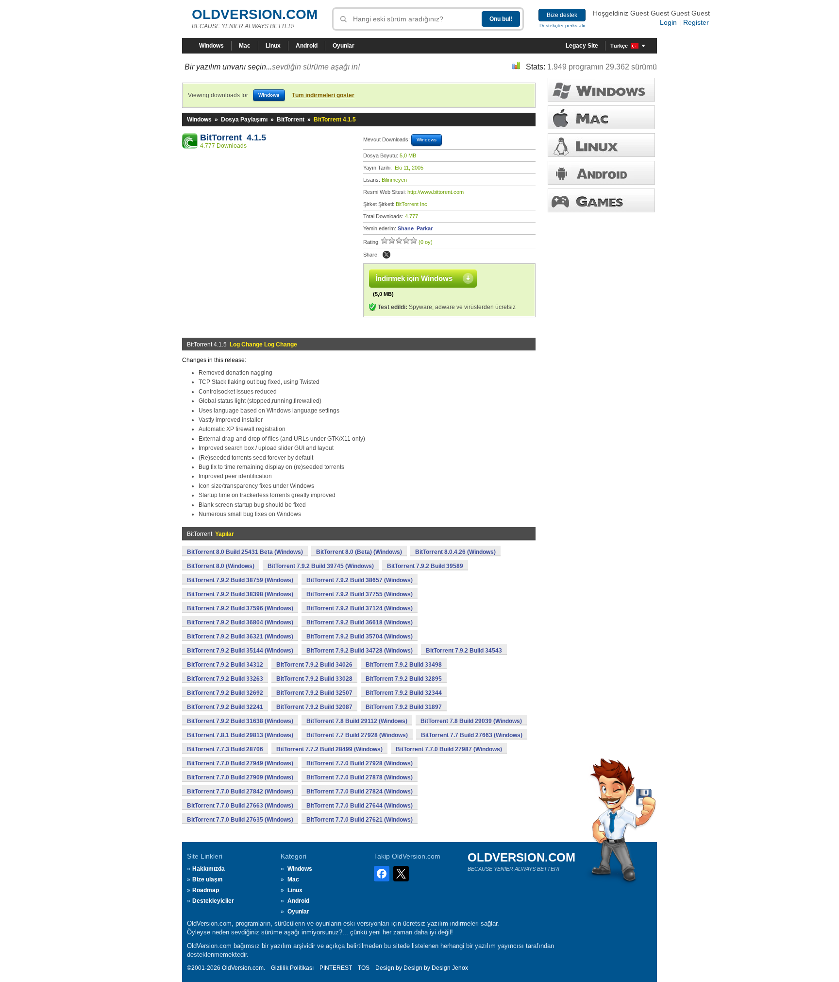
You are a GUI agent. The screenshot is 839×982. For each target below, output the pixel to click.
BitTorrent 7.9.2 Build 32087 (314, 707)
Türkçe (619, 46)
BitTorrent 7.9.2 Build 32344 (404, 692)
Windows (211, 45)
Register (696, 22)
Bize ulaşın (207, 879)
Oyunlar (343, 45)
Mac (245, 45)
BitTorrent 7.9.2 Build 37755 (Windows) (359, 594)
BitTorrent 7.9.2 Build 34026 (314, 664)
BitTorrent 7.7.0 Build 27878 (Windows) (359, 777)
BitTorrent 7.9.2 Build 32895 (404, 678)
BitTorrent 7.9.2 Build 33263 (225, 678)
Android (307, 45)
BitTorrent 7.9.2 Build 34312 (225, 664)
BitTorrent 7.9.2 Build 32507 (314, 692)
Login (668, 22)
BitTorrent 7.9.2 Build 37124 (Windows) (359, 608)
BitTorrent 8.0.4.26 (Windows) (455, 552)
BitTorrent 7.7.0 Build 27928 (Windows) (359, 763)
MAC (601, 117)
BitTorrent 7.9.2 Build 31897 (404, 707)
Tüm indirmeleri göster (323, 95)
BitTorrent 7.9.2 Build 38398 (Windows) (240, 594)
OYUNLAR (601, 200)
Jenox (460, 968)
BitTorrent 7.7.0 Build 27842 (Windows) (240, 791)
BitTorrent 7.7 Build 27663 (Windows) (471, 735)
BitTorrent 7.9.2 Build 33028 (314, 678)
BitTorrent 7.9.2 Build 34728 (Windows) (359, 650)
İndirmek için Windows (414, 278)
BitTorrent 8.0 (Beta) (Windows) (359, 552)
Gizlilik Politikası (292, 968)
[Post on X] (386, 254)
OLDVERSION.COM (255, 14)
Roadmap (205, 890)
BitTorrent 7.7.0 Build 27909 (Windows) (240, 777)
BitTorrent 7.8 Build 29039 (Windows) (471, 721)
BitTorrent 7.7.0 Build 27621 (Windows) (359, 819)
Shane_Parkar (415, 228)
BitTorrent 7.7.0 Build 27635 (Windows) (240, 819)
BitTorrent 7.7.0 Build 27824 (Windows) (359, 791)
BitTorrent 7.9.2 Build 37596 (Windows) (240, 608)
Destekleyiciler (213, 900)
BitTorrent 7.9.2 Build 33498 (404, 664)
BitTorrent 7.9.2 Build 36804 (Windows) (240, 622)
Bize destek (562, 15)
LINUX (601, 145)
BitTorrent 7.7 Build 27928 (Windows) (357, 735)
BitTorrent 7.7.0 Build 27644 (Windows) (359, 805)
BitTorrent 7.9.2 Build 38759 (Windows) (240, 580)
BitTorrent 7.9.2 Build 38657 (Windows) (359, 580)
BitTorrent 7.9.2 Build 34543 (464, 650)
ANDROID (601, 173)
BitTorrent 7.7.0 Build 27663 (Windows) (240, 805)
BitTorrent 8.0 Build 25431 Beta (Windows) (245, 552)
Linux (273, 45)
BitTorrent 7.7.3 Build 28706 (225, 749)
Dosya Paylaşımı (244, 119)
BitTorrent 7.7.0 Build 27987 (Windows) (449, 749)
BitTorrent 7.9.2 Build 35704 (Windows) (359, 636)
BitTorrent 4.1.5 (233, 137)
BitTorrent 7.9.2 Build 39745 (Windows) (321, 566)
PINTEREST (335, 968)
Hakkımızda (208, 868)
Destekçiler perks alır (562, 25)
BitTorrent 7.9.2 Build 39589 (425, 566)
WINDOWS (601, 90)
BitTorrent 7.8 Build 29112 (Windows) (356, 721)
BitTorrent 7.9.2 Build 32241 (225, 707)
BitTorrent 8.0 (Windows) (220, 566)
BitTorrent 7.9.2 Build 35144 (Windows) (240, 650)
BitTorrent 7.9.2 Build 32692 (225, 692)
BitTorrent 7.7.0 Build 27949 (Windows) (240, 763)
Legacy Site (582, 45)
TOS (363, 968)
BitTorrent (290, 119)
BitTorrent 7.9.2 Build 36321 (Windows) (240, 636)
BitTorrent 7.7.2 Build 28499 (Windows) (329, 749)
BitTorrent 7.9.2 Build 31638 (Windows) (240, 721)
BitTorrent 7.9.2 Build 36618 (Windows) (359, 622)
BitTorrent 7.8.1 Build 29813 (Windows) (240, 735)
